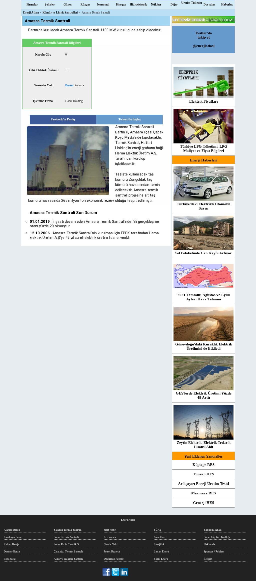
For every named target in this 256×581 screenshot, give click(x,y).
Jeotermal (103, 4)
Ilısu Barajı (10, 558)
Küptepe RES (203, 465)
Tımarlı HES (203, 474)
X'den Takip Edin (115, 572)
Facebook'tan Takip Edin (106, 572)
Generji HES (203, 503)
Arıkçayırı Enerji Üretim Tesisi (203, 484)
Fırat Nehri (110, 529)
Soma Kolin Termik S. (67, 544)
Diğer (174, 4)
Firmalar (32, 4)
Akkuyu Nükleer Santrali (68, 558)
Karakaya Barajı (13, 536)
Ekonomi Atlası (213, 529)
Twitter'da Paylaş (129, 119)
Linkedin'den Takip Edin (124, 572)
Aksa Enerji (160, 536)
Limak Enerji (161, 551)
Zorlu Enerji (161, 558)
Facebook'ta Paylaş (63, 119)
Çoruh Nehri (111, 544)
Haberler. (227, 4)
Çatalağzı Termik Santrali (68, 551)
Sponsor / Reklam (214, 551)
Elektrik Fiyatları (203, 101)
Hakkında (209, 544)
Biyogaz (121, 4)
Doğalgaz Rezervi (114, 558)
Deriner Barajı (12, 551)
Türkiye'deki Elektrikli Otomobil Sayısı (203, 206)
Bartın (69, 85)
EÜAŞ (157, 529)
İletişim (208, 558)
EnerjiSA (159, 544)
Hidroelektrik (138, 4)
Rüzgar (85, 4)
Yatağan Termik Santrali (68, 529)
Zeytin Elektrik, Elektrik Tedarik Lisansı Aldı (203, 445)
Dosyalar (209, 4)
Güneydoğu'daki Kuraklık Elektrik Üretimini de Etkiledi (203, 346)
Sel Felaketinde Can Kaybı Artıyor (203, 253)
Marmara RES (203, 493)
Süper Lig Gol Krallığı (217, 536)
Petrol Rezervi (112, 551)
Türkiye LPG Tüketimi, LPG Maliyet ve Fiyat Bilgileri (203, 148)
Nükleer (156, 4)
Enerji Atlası (128, 519)
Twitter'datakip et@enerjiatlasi (203, 39)
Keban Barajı (11, 544)
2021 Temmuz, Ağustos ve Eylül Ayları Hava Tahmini (204, 297)
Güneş (68, 4)
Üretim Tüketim (191, 3)
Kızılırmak (110, 536)
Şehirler (50, 4)
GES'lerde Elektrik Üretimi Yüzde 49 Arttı (204, 395)
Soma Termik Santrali (66, 536)
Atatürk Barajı (12, 529)
